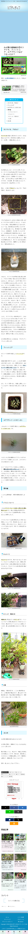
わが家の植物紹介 (9, 78)
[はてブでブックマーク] (22, 807)
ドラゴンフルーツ (13, 111)
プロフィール (21, 919)
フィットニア (11, 105)
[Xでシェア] (5, 807)
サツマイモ (13, 774)
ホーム (7, 917)
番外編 (9, 109)
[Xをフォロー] (18, 819)
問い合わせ (20, 921)
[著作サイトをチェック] (9, 819)
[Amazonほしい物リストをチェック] (14, 823)
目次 (12, 99)
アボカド (12, 772)
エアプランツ (5, 774)
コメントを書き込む (14, 900)
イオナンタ (19, 772)
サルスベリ (11, 114)
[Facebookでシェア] (14, 807)
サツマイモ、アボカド (13, 103)
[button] (18, 811)
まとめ (9, 121)
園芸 (11, 776)
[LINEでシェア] (10, 811)
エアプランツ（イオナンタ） (14, 107)
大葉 (10, 118)
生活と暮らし (5, 772)
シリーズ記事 (21, 917)
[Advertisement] (14, 28)
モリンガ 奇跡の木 (14, 116)
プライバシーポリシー (7, 921)
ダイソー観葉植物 (20, 774)
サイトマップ (7, 919)
